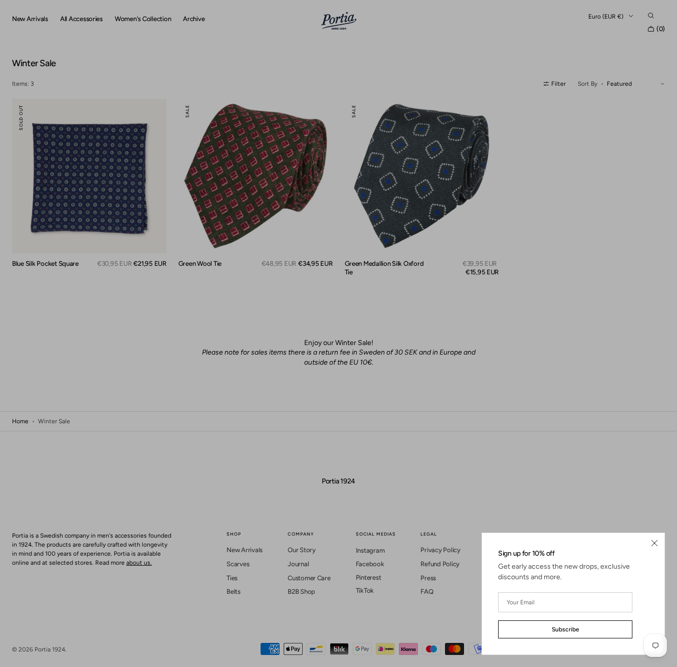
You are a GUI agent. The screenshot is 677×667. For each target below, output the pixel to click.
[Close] (654, 543)
